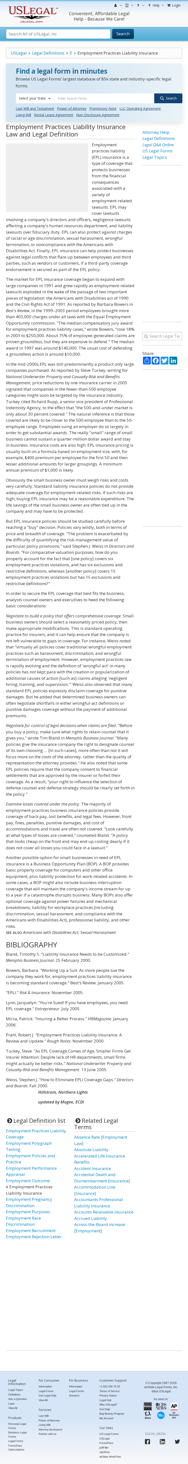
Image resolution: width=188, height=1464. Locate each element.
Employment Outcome (28, 1180)
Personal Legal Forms (17, 1426)
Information (45, 1386)
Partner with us (48, 1433)
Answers (74, 1395)
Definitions (14, 1394)
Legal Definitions (48, 53)
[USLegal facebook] (147, 1441)
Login (176, 5)
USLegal (19, 53)
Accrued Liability (90, 1218)
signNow (104, 1452)
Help (156, 5)
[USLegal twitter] (177, 1441)
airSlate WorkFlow (110, 1456)
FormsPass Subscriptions (16, 1447)
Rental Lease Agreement (53, 115)
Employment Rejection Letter (34, 1236)
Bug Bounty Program (111, 1413)
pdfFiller (104, 1447)
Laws (11, 1403)
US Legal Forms (157, 151)
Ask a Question (17, 1398)
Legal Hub (105, 1400)
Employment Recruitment (31, 1230)
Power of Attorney (71, 108)
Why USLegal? (108, 1404)
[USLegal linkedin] (162, 1441)
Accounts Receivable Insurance (103, 1212)
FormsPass (106, 1442)
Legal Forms (15, 1441)
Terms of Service (109, 1391)
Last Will (43, 1415)
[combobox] (35, 98)
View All (12, 1408)
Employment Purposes (28, 1211)
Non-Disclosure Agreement (97, 115)
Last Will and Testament (35, 108)
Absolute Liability (91, 1149)
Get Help (104, 1409)
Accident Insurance (92, 1168)
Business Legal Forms (17, 1434)
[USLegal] (32, 7)
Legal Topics (154, 157)
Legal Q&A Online (158, 145)
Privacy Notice (108, 1395)
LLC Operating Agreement (140, 108)
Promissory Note (103, 108)
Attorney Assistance (50, 1429)
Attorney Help (155, 132)
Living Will (23, 115)
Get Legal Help (47, 1395)
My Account (106, 1418)
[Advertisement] (47, 177)
